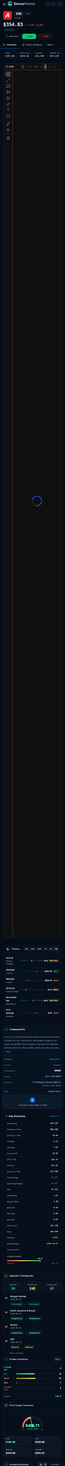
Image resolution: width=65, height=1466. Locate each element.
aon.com (54, 1059)
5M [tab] (26, 949)
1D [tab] (56, 949)
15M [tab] (33, 949)
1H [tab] (45, 949)
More (8, 1052)
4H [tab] (51, 949)
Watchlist (13, 36)
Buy (30, 36)
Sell (46, 36)
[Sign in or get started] (60, 4)
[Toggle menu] (4, 4)
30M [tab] (39, 949)
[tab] (9, 45)
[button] (32, 1102)
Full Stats (53, 1116)
